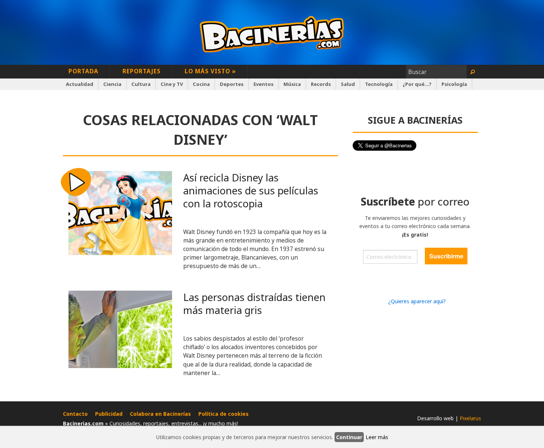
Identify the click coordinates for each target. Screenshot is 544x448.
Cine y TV (172, 84)
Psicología (454, 84)
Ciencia (112, 84)
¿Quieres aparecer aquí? (417, 301)
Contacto (75, 413)
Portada (83, 71)
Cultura (141, 84)
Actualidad (79, 84)
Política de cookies (223, 413)
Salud (348, 84)
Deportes (232, 84)
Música (292, 84)
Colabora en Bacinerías (160, 413)
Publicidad (108, 413)
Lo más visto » (210, 71)
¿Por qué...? (417, 84)
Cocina (201, 84)
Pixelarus (470, 418)
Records (321, 84)
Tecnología (379, 84)
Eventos (263, 84)
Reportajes (141, 71)
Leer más (377, 437)
